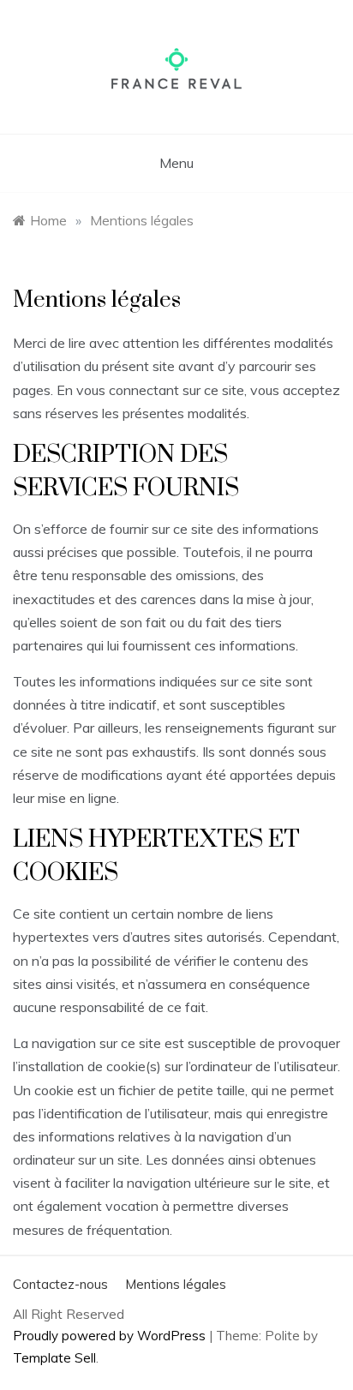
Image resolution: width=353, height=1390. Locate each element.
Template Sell (54, 1358)
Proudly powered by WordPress (111, 1335)
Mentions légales (175, 1284)
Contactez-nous (60, 1284)
